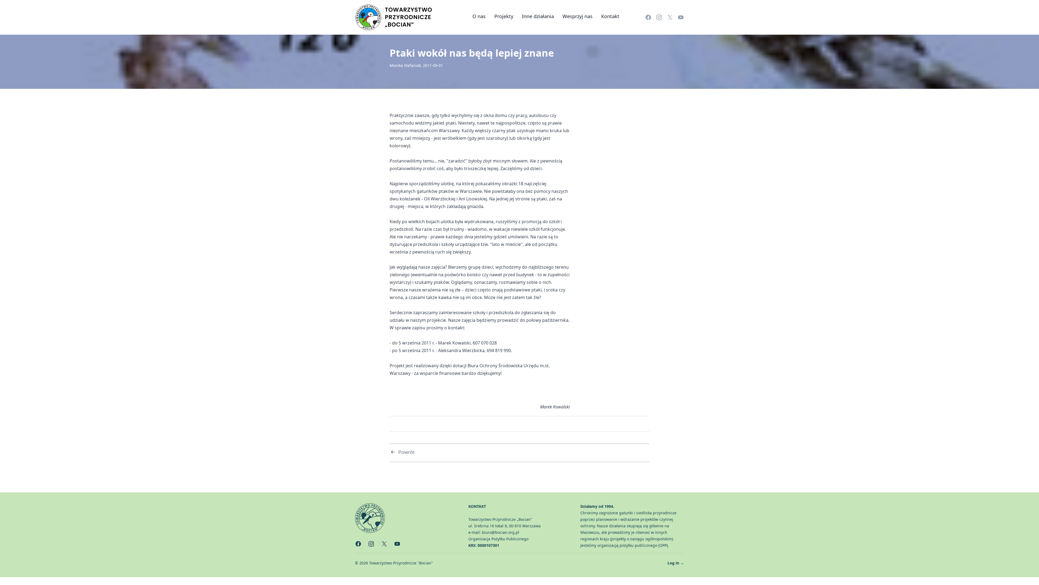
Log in (676, 563)
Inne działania (538, 16)
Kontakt (610, 16)
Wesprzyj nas (578, 16)
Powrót (406, 452)
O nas (479, 16)
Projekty (503, 16)
